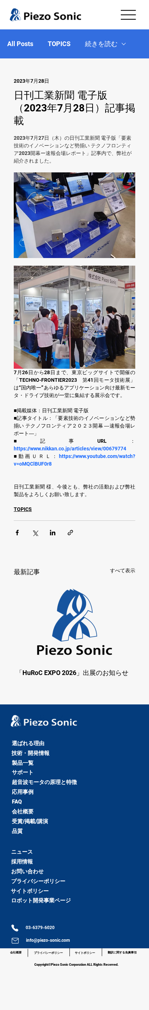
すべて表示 (122, 570)
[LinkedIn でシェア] (52, 532)
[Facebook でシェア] (17, 532)
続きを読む (101, 44)
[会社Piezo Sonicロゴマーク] (74, 622)
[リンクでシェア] (70, 532)
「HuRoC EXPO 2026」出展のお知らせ (72, 672)
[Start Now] (3, 737)
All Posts (20, 44)
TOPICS (59, 44)
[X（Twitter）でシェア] (34, 532)
